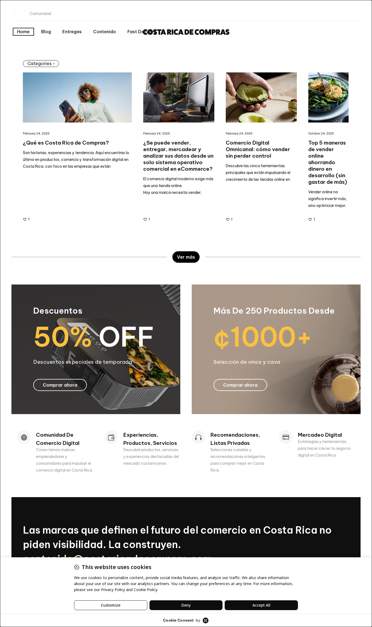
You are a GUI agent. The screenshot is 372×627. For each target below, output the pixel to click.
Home (23, 31)
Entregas (72, 31)
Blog (46, 31)
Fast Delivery (141, 31)
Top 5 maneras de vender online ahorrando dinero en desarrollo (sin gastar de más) (327, 162)
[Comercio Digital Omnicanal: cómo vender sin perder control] (261, 97)
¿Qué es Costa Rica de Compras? (66, 142)
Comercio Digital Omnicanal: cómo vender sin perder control (258, 149)
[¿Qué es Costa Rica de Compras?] (77, 97)
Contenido (104, 31)
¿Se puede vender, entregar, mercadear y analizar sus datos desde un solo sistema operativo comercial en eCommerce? (178, 155)
